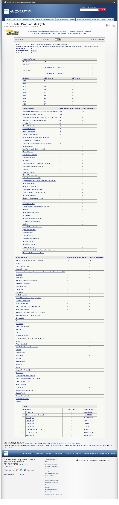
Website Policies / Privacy (107, 453)
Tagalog (52, 445)
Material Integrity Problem (31, 212)
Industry (47, 487)
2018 (24, 81)
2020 (24, 87)
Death (18, 367)
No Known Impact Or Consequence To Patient (30, 312)
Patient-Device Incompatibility (32, 178)
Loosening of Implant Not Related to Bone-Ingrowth (39, 250)
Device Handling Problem (31, 238)
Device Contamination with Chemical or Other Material (40, 117)
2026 (24, 104)
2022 (24, 92)
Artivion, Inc (29, 412)
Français (80, 445)
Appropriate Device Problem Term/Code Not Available (39, 181)
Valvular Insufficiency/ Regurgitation (27, 347)
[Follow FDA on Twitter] (21, 471)
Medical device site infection (25, 390)
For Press (21, 474)
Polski (86, 445)
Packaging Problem (29, 172)
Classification (79, 31)
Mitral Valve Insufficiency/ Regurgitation (28, 306)
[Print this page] (107, 26)
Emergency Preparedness (52, 471)
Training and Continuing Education (54, 478)
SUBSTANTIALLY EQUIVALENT (55, 68)
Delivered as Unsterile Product (32, 189)
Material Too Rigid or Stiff (30, 244)
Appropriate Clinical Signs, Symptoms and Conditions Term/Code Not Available (40, 272)
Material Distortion (28, 241)
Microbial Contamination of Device (33, 253)
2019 (24, 84)
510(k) (30, 31)
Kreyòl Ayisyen (71, 445)
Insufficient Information (23, 266)
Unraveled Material (29, 247)
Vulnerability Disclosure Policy (54, 494)
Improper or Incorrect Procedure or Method (36, 137)
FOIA (67, 453)
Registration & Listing (45, 31)
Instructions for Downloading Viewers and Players (65, 444)
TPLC (84, 33)
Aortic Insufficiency (21, 384)
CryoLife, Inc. (30, 418)
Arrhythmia (19, 355)
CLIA (79, 33)
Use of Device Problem (30, 155)
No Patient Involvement (23, 283)
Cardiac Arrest (20, 393)
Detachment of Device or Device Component (36, 163)
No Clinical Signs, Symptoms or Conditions (29, 260)
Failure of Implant (21, 344)
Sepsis (18, 341)
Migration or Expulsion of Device (33, 198)
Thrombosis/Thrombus (23, 301)
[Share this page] (110, 26)
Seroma (18, 358)
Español (27, 445)
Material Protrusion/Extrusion (32, 218)
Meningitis (19, 364)
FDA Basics (58, 453)
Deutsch (104, 445)
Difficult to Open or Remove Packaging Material (37, 143)
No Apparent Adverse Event (31, 221)
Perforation (19, 373)
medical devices (22, 26)
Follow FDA (84, 7)
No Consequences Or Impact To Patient (28, 315)
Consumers (48, 485)
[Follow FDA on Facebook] (25, 471)
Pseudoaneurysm (21, 286)
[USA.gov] (7, 471)
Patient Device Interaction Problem (33, 166)
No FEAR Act (77, 453)
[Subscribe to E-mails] (13, 471)
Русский (58, 445)
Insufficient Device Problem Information (35, 120)
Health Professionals (51, 489)
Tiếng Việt (40, 445)
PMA (69, 31)
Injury (17, 332)
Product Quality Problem (30, 134)
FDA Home (10, 26)
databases (34, 26)
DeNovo (35, 31)
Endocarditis (20, 318)
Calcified (25, 169)
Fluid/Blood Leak (28, 146)
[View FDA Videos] (28, 471)
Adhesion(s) (19, 324)
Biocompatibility (27, 233)
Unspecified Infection (22, 269)
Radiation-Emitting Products (48, 33)
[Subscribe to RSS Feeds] (17, 471)
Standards (88, 31)
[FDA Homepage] (6, 454)
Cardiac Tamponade (22, 399)
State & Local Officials (51, 482)
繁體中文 (33, 445)
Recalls (64, 31)
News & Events (49, 475)
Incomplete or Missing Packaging (33, 114)
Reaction (18, 329)
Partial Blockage (28, 235)
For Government (9, 474)
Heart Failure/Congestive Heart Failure (28, 378)
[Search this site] (102, 10)
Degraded (26, 201)
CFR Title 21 (35, 33)
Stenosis (18, 263)
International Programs (51, 473)
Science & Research (51, 464)
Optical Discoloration (29, 230)
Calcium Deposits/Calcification (25, 376)
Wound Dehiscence (22, 303)
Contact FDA (39, 453)
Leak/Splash (26, 160)
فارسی (6, 447)
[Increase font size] (114, 2)
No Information (20, 361)
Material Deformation (29, 186)
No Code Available (22, 295)
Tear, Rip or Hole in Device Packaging (34, 149)
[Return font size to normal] (112, 2)
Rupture (18, 350)
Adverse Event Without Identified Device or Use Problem (40, 111)
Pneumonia (19, 387)
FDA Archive (48, 491)
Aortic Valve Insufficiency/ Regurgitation (28, 298)
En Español (93, 7)
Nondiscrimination (90, 453)
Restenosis (19, 278)
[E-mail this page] (114, 26)
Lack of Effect (27, 215)
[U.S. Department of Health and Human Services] (19, 3)
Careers (48, 453)
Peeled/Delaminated (29, 158)
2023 (24, 95)
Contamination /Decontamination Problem (36, 207)
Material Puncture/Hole (30, 175)
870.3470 (34, 51)
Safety (47, 468)
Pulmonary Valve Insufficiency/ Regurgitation (30, 338)
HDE (73, 31)
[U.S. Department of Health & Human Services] (92, 461)
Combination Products (51, 459)
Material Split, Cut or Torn (30, 126)
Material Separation (29, 183)
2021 (24, 89)
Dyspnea (18, 402)
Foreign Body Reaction (23, 396)
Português (92, 445)
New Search (19, 39)
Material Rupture (28, 152)
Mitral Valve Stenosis (22, 327)
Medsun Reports (72, 33)
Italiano (98, 445)
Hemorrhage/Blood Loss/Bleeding (26, 280)
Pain (17, 321)
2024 (24, 98)
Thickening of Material (29, 195)
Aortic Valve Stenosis (22, 309)
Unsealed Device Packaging (31, 140)
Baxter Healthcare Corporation (35, 415)
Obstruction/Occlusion (23, 381)
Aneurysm (19, 275)
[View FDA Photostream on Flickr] (32, 471)
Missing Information (29, 132)
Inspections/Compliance (52, 480)
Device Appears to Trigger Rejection (34, 192)
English (11, 447)
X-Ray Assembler (61, 33)
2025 (24, 101)
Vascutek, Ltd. (30, 435)
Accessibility (27, 453)
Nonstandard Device (29, 129)
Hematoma (19, 292)
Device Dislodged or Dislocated (32, 227)
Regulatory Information (51, 466)
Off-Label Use (27, 123)
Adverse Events (56, 31)
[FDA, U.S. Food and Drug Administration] (17, 14)
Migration (25, 209)
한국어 (47, 445)
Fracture (25, 224)
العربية (64, 445)
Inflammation (20, 289)
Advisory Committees (51, 461)
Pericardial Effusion (22, 335)
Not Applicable (20, 353)
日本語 (110, 445)
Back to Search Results (97, 39)
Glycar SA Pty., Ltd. (32, 432)
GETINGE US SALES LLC (34, 429)
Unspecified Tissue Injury (24, 370)
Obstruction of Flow (29, 204)
